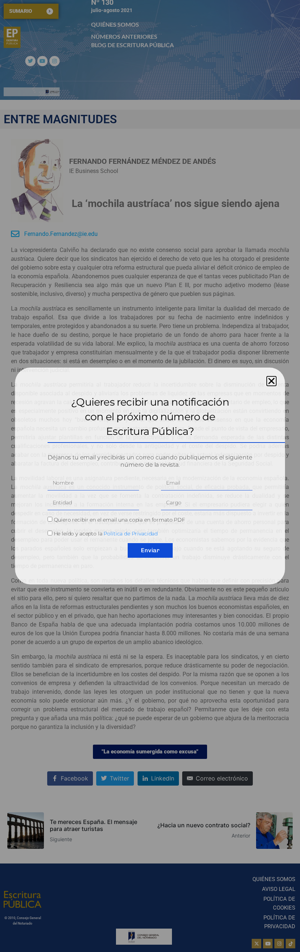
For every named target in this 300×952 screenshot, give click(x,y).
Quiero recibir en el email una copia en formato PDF (119, 519)
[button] (271, 381)
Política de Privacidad (131, 533)
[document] (150, 476)
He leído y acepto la (106, 533)
